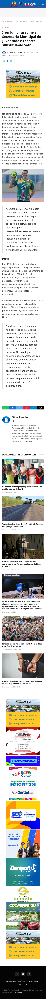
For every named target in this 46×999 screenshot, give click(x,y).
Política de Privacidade (28, 981)
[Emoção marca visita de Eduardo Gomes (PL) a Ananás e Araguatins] (23, 628)
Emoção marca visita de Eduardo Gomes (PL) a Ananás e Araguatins (22, 645)
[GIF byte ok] (23, 755)
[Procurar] (42, 4)
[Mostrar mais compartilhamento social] (15, 61)
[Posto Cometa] (23, 901)
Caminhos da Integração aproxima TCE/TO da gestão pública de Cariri (22, 487)
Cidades (5, 27)
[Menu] (3, 4)
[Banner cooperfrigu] (23, 930)
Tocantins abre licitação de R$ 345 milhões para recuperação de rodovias (22, 525)
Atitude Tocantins (16, 52)
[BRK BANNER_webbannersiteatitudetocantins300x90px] (23, 765)
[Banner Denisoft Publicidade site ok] (23, 885)
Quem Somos (11, 981)
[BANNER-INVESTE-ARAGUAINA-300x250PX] (23, 97)
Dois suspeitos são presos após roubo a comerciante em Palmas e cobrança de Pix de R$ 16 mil (21, 564)
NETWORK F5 (19, 992)
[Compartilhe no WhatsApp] (4, 61)
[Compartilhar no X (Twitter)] (11, 61)
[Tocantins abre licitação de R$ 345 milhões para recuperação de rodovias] (23, 508)
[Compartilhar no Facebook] (7, 61)
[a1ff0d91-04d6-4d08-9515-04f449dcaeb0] (23, 857)
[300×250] (23, 828)
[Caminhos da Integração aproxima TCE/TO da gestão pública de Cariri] (23, 471)
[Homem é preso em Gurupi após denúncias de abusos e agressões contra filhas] (23, 665)
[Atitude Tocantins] (23, 4)
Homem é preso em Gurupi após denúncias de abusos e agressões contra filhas (22, 682)
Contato (23, 984)
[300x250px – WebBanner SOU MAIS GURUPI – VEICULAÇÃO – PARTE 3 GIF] (23, 800)
